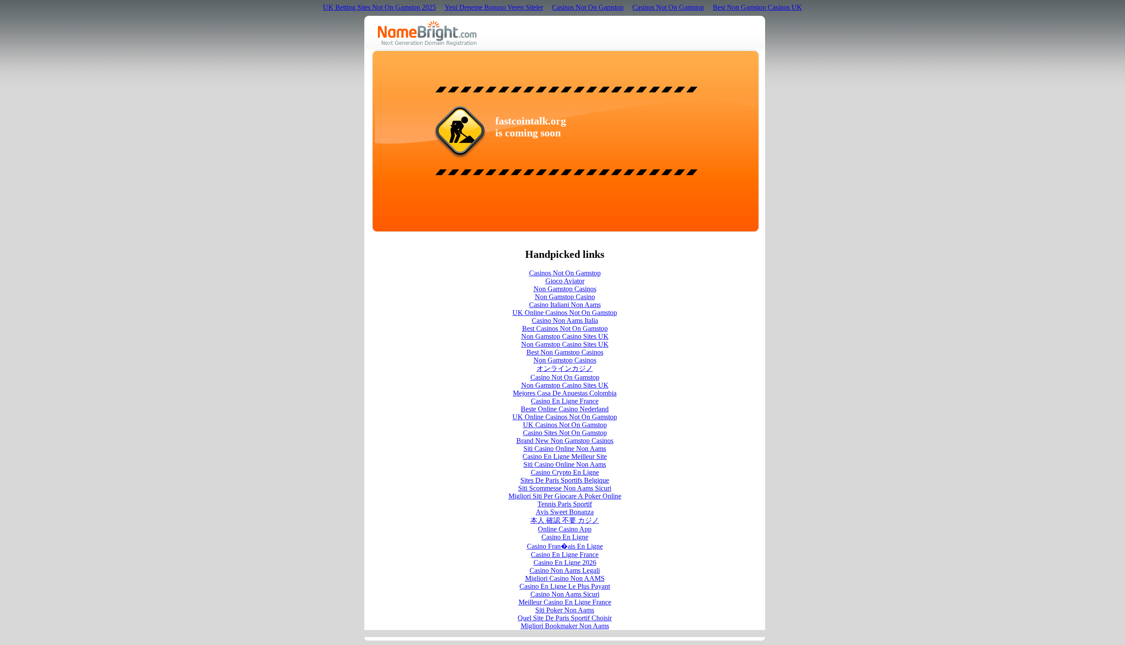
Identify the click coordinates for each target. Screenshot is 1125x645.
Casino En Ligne (564, 537)
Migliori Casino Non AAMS (565, 578)
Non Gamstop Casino (565, 297)
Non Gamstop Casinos (564, 289)
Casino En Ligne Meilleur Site (565, 456)
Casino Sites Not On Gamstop (565, 432)
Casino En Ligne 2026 (564, 562)
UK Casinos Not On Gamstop (565, 425)
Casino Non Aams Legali (565, 570)
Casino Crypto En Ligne (565, 472)
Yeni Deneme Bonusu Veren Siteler (494, 7)
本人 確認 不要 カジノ (564, 520)
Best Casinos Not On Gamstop (565, 328)
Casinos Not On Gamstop (588, 7)
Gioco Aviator (564, 281)
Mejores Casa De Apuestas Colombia (565, 393)
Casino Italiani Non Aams (565, 304)
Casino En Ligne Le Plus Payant (564, 586)
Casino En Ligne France (565, 401)
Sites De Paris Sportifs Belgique (564, 480)
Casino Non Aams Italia (565, 320)
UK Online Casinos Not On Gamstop (564, 312)
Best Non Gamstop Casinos (564, 352)
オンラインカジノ (565, 368)
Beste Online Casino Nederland (565, 409)
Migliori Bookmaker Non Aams (565, 626)
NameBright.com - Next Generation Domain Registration (427, 33)
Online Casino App (565, 529)
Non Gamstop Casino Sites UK (565, 336)
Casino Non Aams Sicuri (564, 594)
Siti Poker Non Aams (564, 610)
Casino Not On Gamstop (564, 377)
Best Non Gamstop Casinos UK (757, 7)
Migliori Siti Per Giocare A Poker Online (564, 496)
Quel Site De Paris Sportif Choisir (565, 618)
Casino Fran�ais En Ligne (565, 546)
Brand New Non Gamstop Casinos (564, 440)
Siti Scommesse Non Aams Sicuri (564, 488)
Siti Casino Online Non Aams (564, 448)
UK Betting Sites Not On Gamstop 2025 (379, 7)
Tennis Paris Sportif (564, 504)
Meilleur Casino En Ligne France (565, 602)
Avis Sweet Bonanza (565, 512)
